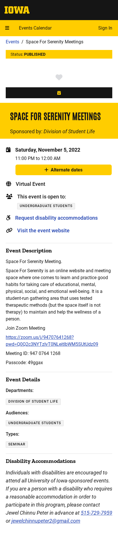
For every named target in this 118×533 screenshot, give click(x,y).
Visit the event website (43, 230)
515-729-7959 (96, 513)
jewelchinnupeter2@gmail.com (45, 521)
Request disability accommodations (56, 218)
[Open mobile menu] (7, 28)
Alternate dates (66, 171)
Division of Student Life (69, 131)
